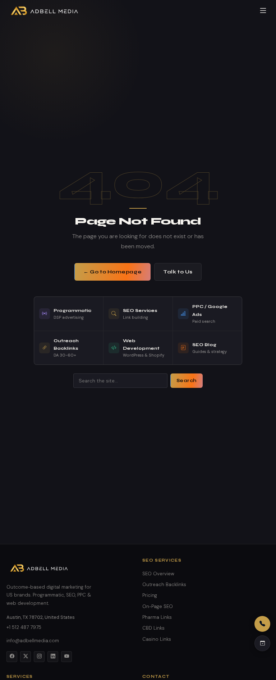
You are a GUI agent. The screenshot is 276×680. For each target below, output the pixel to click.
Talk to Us (178, 272)
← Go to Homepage (112, 272)
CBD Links (153, 628)
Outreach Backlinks (164, 584)
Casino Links (156, 639)
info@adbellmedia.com (32, 641)
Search (186, 381)
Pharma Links (157, 617)
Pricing (149, 595)
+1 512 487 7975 (23, 627)
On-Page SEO (157, 606)
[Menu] (263, 10)
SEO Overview (158, 574)
